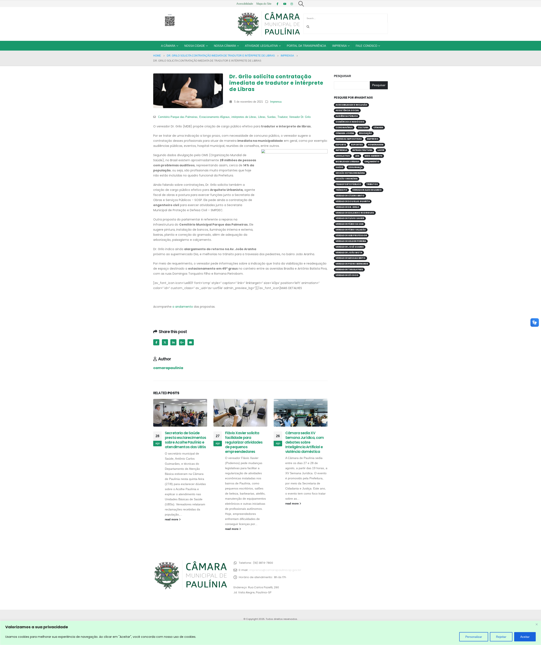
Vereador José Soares (350, 246)
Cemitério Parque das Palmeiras (178, 117)
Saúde (339, 167)
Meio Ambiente (373, 155)
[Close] (536, 624)
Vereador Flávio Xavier (350, 218)
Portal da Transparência (306, 45)
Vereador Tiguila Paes (349, 269)
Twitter (165, 342)
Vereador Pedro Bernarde (352, 263)
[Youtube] (285, 4)
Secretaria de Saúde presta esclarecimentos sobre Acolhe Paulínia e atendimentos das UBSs (185, 439)
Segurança (355, 167)
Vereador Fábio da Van (349, 224)
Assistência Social (347, 110)
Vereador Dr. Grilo (300, 117)
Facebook (156, 342)
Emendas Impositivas (349, 139)
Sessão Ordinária (347, 178)
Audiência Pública (347, 116)
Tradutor (282, 117)
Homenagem (375, 144)
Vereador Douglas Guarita (353, 201)
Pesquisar (342, 76)
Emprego (372, 139)
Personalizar (473, 636)
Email (190, 342)
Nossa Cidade (194, 45)
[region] (270, 633)
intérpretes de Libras (243, 117)
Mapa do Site (263, 3)
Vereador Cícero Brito (350, 195)
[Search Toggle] (301, 4)
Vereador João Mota (349, 252)
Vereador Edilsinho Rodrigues (355, 212)
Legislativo (343, 155)
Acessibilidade (244, 3)
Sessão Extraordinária (350, 173)
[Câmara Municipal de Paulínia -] (268, 24)
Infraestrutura (362, 150)
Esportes (357, 144)
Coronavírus (344, 127)
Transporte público (348, 184)
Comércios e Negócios (350, 121)
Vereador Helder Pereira (351, 241)
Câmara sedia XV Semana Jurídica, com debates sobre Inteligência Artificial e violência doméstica (304, 442)
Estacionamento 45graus (214, 117)
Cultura (363, 127)
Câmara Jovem (345, 133)
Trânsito (341, 190)
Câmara (378, 127)
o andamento (182, 307)
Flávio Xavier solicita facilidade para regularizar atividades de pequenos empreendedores (244, 442)
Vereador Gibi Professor (351, 235)
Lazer (380, 150)
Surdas (271, 117)
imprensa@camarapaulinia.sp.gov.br (275, 570)
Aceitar (525, 636)
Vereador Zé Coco (347, 275)
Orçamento (371, 161)
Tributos (372, 184)
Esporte (341, 144)
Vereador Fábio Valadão (351, 229)
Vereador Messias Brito (350, 258)
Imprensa (339, 45)
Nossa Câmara (225, 45)
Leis (357, 155)
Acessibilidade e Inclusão (351, 104)
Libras (261, 117)
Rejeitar (501, 636)
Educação (365, 133)
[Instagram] (292, 4)
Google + (182, 342)
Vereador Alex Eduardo (367, 190)
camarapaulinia (168, 367)
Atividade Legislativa (261, 45)
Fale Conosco (366, 45)
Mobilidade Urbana (347, 161)
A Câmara (168, 45)
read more (172, 519)
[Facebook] (277, 4)
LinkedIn (173, 342)
